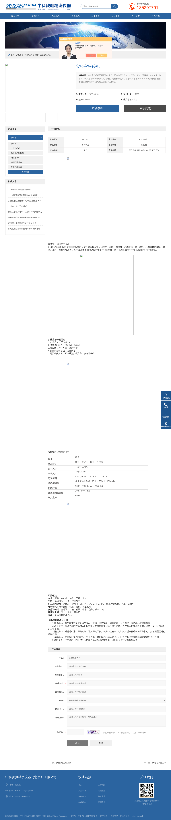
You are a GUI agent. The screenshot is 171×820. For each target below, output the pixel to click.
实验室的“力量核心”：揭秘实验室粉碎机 (24, 201)
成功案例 (116, 16)
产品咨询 (97, 108)
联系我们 (156, 16)
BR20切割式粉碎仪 (63, 763)
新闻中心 (75, 16)
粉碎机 (35, 55)
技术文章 (96, 16)
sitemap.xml (138, 816)
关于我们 (35, 16)
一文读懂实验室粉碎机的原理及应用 (23, 195)
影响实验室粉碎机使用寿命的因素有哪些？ (25, 229)
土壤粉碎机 (15, 148)
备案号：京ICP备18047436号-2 (83, 816)
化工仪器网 (124, 816)
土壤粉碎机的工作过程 (17, 206)
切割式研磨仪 (16, 162)
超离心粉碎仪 (16, 167)
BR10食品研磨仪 (159, 763)
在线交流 (145, 108)
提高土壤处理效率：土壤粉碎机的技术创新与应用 (25, 212)
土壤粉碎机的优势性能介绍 (19, 189)
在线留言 (136, 16)
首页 (12, 55)
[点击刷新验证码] (93, 732)
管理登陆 (103, 816)
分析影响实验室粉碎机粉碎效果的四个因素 (25, 217)
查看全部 (25, 172)
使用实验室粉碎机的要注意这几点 (22, 223)
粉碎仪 (28, 55)
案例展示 (102, 790)
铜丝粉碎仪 (15, 158)
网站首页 (15, 16)
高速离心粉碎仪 (17, 153)
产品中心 (55, 16)
